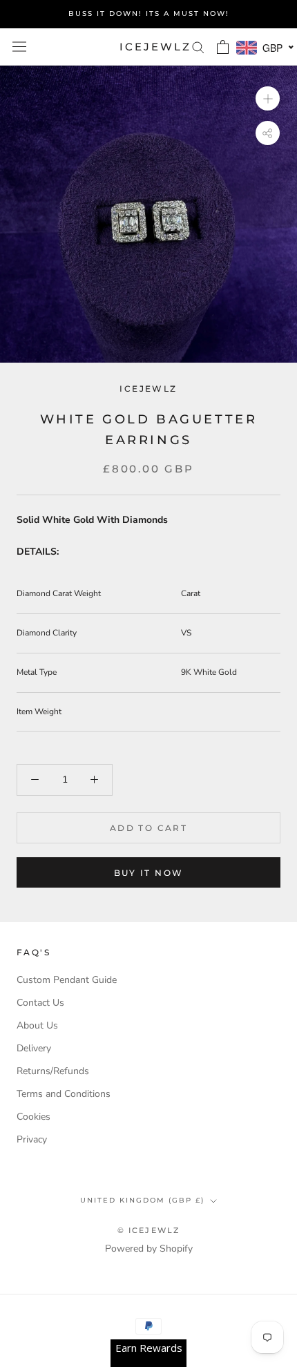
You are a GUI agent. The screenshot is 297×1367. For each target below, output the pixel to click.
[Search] (198, 46)
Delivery (34, 1048)
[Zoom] (268, 98)
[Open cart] (223, 47)
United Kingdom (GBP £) (142, 1200)
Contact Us (40, 1002)
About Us (37, 1025)
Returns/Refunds (53, 1071)
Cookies (33, 1116)
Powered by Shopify (149, 1248)
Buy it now (149, 873)
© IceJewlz (148, 1230)
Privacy (32, 1139)
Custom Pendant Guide (67, 979)
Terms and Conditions (64, 1093)
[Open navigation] (19, 46)
